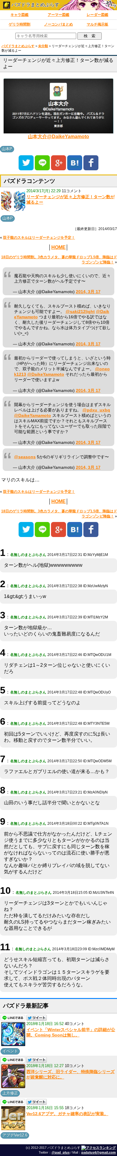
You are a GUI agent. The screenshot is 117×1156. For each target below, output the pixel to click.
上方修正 (10, 1093)
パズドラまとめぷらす (34, 4)
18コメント (75, 1108)
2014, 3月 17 (88, 292)
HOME (58, 247)
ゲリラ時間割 (19, 24)
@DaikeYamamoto (45, 374)
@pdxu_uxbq (96, 410)
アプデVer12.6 (14, 1135)
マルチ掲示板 (97, 24)
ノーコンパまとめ (58, 24)
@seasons (25, 457)
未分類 (43, 46)
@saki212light (80, 311)
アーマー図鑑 (58, 15)
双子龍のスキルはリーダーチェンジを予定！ (39, 237)
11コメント (72, 191)
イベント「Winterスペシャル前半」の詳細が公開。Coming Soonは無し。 (70, 1032)
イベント (10, 1051)
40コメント (75, 1023)
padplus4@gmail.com (98, 1152)
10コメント (75, 1065)
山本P (7, 149)
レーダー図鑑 (97, 15)
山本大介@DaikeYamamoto (58, 136)
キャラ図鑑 (19, 15)
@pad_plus (61, 1152)
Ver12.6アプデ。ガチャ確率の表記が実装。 (67, 1113)
